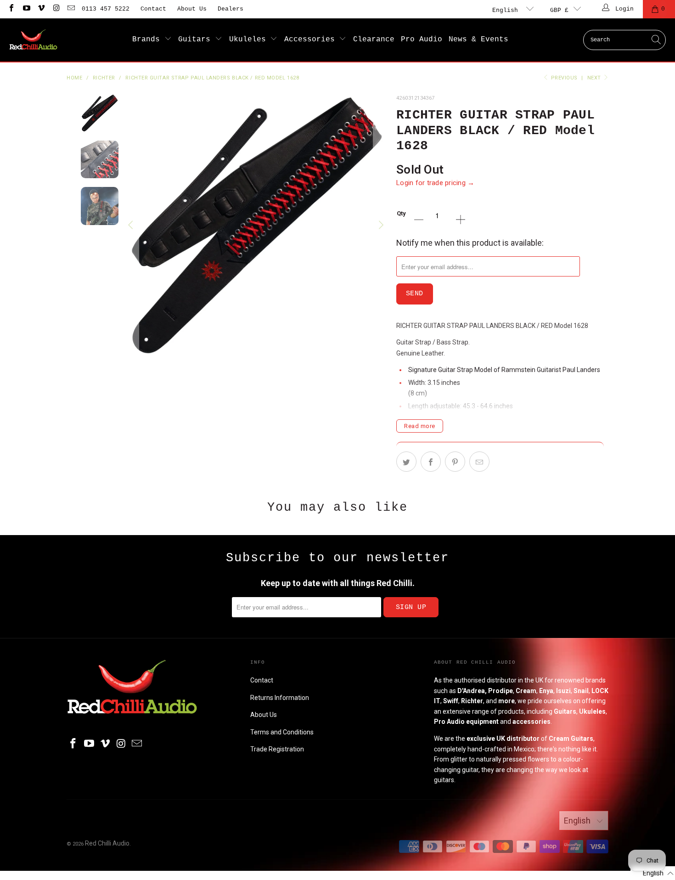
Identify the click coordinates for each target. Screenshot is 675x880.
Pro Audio (421, 39)
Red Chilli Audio (107, 843)
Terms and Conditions (282, 732)
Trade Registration (277, 749)
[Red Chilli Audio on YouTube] (26, 9)
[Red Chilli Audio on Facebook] (11, 9)
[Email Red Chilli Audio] (71, 9)
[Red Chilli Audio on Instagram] (55, 9)
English (507, 10)
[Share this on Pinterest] (455, 461)
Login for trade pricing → (435, 183)
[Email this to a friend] (479, 461)
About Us (192, 9)
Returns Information (279, 697)
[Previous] (131, 225)
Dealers (230, 9)
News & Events (478, 39)
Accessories (311, 39)
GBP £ (559, 10)
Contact (153, 9)
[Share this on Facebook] (431, 461)
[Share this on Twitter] (406, 461)
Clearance (373, 39)
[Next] (380, 225)
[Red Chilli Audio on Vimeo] (41, 9)
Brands (148, 39)
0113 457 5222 (105, 9)
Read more (419, 426)
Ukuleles (249, 39)
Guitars (196, 39)
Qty (401, 213)
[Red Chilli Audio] (33, 40)
